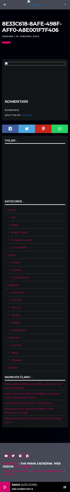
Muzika (15, 315)
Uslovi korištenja (16, 471)
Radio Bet (10, 463)
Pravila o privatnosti (47, 471)
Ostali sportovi (20, 277)
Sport (12, 255)
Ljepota (16, 345)
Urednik (27, 115)
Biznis (15, 225)
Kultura (13, 367)
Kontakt (9, 474)
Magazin (14, 285)
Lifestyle (14, 337)
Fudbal (15, 262)
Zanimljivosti (19, 330)
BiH (13, 217)
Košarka (16, 270)
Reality (15, 322)
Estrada (16, 300)
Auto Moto (17, 292)
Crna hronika (19, 247)
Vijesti (12, 209)
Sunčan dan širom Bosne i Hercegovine (29, 403)
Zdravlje (16, 360)
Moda (14, 352)
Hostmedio (23, 466)
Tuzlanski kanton (21, 240)
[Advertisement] (30, 174)
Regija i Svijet (19, 232)
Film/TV (16, 307)
